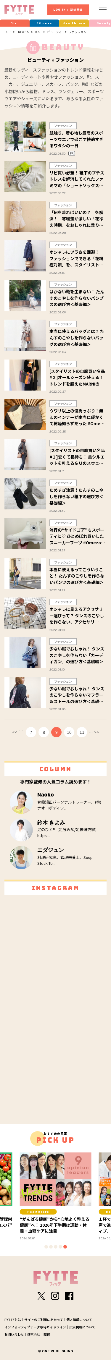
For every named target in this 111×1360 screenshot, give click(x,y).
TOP (7, 31)
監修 (47, 1334)
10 (69, 732)
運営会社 (33, 1334)
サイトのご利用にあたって (43, 1319)
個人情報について (79, 1319)
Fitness (44, 23)
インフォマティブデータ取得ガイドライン (35, 1327)
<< (14, 732)
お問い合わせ (14, 1334)
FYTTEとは (12, 1319)
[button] (46, 1247)
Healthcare (74, 23)
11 (82, 732)
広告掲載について (82, 1327)
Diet (14, 23)
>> (96, 732)
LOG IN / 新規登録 (68, 9)
